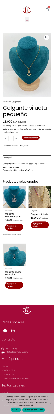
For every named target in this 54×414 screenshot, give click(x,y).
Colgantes (16, 101)
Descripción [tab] (8, 157)
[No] (50, 403)
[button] (27, 19)
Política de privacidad (33, 410)
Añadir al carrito (31, 137)
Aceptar (15, 410)
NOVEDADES (8, 370)
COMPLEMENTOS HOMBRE (15, 378)
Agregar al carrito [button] (11, 227)
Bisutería (7, 101)
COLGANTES (7, 374)
